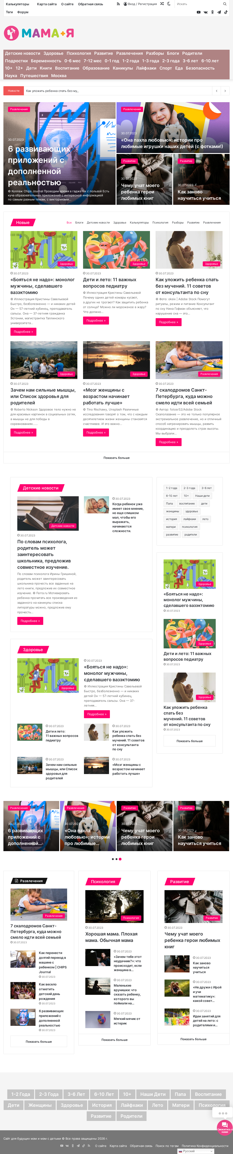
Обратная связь (90, 4)
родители (191, 534)
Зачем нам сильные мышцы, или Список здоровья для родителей (43, 396)
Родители (192, 53)
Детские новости (22, 53)
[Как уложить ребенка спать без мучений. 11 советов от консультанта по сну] (96, 732)
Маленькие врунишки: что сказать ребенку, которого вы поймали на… (127, 994)
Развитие (103, 53)
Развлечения (129, 53)
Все (69, 222)
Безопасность (200, 68)
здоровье (191, 511)
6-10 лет (210, 60)
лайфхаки (189, 519)
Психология (79, 53)
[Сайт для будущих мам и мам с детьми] (38, 33)
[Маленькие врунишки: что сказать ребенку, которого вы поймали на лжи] (97, 986)
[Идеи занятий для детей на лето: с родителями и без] (177, 1017)
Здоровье (53, 53)
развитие (172, 534)
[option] (116, 153)
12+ (19, 68)
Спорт (166, 68)
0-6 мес (72, 60)
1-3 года (150, 60)
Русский (188, 1151)
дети (204, 503)
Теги (9, 12)
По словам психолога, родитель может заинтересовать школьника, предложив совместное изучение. (44, 554)
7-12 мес (92, 60)
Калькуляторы (17, 4)
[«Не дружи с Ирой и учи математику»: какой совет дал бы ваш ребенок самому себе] (177, 988)
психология (190, 526)
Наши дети (202, 495)
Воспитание (67, 68)
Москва (58, 75)
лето (205, 519)
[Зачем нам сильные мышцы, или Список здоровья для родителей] (29, 765)
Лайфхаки (146, 68)
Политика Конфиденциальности (205, 1146)
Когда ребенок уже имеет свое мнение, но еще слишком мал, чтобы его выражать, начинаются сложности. (128, 517)
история (171, 519)
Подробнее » (23, 331)
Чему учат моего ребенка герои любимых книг (192, 940)
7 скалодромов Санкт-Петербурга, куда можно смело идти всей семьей (184, 396)
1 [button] (112, 859)
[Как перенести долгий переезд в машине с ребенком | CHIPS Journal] (22, 959)
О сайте (67, 4)
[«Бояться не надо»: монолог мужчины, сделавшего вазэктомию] (31, 826)
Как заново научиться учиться (202, 967)
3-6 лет (190, 60)
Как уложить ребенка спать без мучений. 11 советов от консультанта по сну (82, 91)
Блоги (173, 53)
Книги (46, 68)
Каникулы (123, 68)
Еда (179, 68)
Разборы (155, 53)
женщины (172, 511)
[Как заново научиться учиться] (177, 963)
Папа (169, 503)
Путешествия (34, 75)
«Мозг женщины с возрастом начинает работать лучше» (106, 396)
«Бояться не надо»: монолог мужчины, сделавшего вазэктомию (57, 167)
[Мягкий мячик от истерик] (97, 1019)
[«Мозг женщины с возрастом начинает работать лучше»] (96, 765)
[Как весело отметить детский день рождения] (22, 990)
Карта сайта (47, 4)
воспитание (187, 503)
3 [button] (120, 859)
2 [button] (116, 859)
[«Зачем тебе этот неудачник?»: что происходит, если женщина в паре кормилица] (97, 957)
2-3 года (171, 60)
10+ (9, 68)
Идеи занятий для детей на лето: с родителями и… (206, 1020)
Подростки (16, 60)
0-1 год (112, 60)
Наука (11, 75)
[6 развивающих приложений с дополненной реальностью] (22, 1017)
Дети (31, 68)
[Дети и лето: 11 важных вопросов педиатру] (173, 127)
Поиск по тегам (167, 1146)
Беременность (46, 60)
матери (171, 526)
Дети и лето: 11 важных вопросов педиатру (170, 146)
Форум (22, 12)
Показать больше (190, 741)
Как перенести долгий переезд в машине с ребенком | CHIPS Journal (53, 962)
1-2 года (130, 60)
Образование (96, 68)
